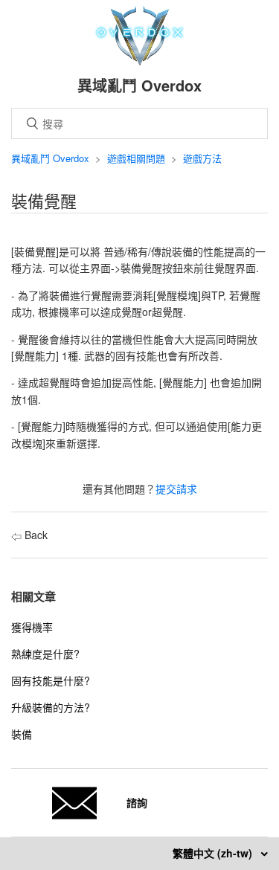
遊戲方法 (202, 158)
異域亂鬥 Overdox (50, 158)
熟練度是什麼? (45, 653)
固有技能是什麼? (50, 680)
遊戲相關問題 (136, 158)
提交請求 (176, 488)
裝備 (21, 733)
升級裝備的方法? (50, 707)
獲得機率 (32, 626)
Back (35, 534)
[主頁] (139, 61)
